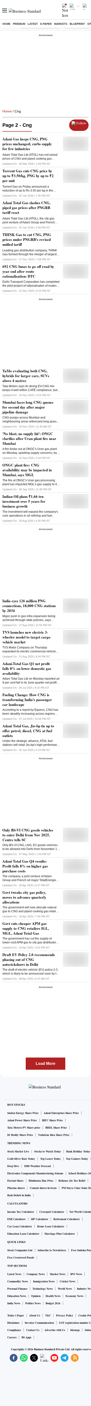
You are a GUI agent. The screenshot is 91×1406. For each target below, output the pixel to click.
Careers (12, 1337)
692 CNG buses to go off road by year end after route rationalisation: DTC (28, 271)
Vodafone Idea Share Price (53, 1135)
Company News (35, 1274)
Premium (19, 23)
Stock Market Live (18, 1151)
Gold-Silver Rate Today (21, 1158)
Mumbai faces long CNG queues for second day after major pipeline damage (27, 407)
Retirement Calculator (66, 1219)
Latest (33, 23)
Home (6, 23)
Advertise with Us (54, 1330)
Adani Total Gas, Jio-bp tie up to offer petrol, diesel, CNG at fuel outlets (28, 730)
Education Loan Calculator (23, 1233)
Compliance (14, 1330)
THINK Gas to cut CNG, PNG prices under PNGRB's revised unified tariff (26, 239)
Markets (60, 23)
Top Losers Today (50, 1158)
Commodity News (17, 1281)
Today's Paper (15, 1315)
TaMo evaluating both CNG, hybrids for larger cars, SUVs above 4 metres (25, 375)
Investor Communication (39, 1322)
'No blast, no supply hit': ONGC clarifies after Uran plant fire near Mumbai (29, 438)
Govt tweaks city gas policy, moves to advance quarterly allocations (24, 897)
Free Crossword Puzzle (20, 1257)
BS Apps (26, 1337)
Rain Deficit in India (19, 1195)
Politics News (33, 1303)
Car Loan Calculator (19, 1226)
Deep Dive (13, 1166)
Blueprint (77, 23)
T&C (48, 1315)
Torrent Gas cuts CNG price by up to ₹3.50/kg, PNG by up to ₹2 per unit (28, 175)
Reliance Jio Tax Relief (71, 1180)
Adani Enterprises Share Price (61, 1113)
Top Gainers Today (77, 1158)
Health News (53, 1296)
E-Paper (46, 23)
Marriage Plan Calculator (59, 1233)
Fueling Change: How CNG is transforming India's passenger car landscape (27, 699)
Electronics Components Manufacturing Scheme (35, 1173)
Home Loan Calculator (50, 1226)
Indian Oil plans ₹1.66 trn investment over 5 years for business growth (23, 501)
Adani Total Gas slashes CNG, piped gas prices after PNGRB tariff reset (26, 207)
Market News (57, 1274)
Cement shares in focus (43, 1188)
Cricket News (67, 1281)
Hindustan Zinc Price (41, 1180)
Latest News (14, 1274)
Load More (45, 1063)
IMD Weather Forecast (37, 1166)
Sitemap (75, 1330)
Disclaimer (13, 1322)
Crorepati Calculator (51, 1212)
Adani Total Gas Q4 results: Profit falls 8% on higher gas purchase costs (25, 866)
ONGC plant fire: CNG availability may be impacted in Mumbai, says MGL (27, 470)
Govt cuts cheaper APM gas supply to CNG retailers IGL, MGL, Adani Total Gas (25, 928)
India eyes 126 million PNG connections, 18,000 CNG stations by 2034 (29, 605)
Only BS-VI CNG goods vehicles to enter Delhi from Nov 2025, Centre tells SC (27, 835)
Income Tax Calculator (20, 1212)
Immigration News (44, 1281)
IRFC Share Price (52, 1120)
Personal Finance (17, 1288)
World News (65, 1288)
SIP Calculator (39, 1219)
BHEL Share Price (56, 1127)
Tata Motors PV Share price (23, 1127)
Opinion (36, 1296)
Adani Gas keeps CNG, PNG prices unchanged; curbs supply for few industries (27, 144)
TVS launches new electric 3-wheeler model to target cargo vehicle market (26, 637)
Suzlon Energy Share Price (23, 1113)
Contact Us (32, 1330)
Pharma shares (16, 1188)
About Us (34, 1315)
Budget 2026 (53, 1303)
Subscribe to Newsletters (52, 1250)
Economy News (74, 1296)
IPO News (76, 1274)
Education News (16, 1296)
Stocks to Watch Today (47, 1151)
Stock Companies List (20, 1250)
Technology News (43, 1288)
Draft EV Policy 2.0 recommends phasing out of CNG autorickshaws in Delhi (28, 959)
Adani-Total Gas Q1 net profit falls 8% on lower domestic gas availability (26, 668)
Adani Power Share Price (22, 1120)
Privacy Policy (64, 1315)
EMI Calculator (16, 1219)
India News (13, 1303)
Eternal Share (15, 1180)
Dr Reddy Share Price (20, 1135)
